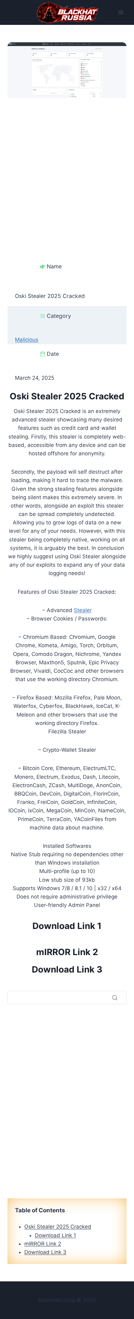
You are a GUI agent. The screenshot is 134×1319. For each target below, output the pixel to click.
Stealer (83, 610)
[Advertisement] (67, 165)
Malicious (26, 340)
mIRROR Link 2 (67, 952)
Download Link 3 (67, 969)
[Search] (114, 997)
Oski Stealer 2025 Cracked (57, 1227)
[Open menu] (121, 12)
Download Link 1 (67, 926)
